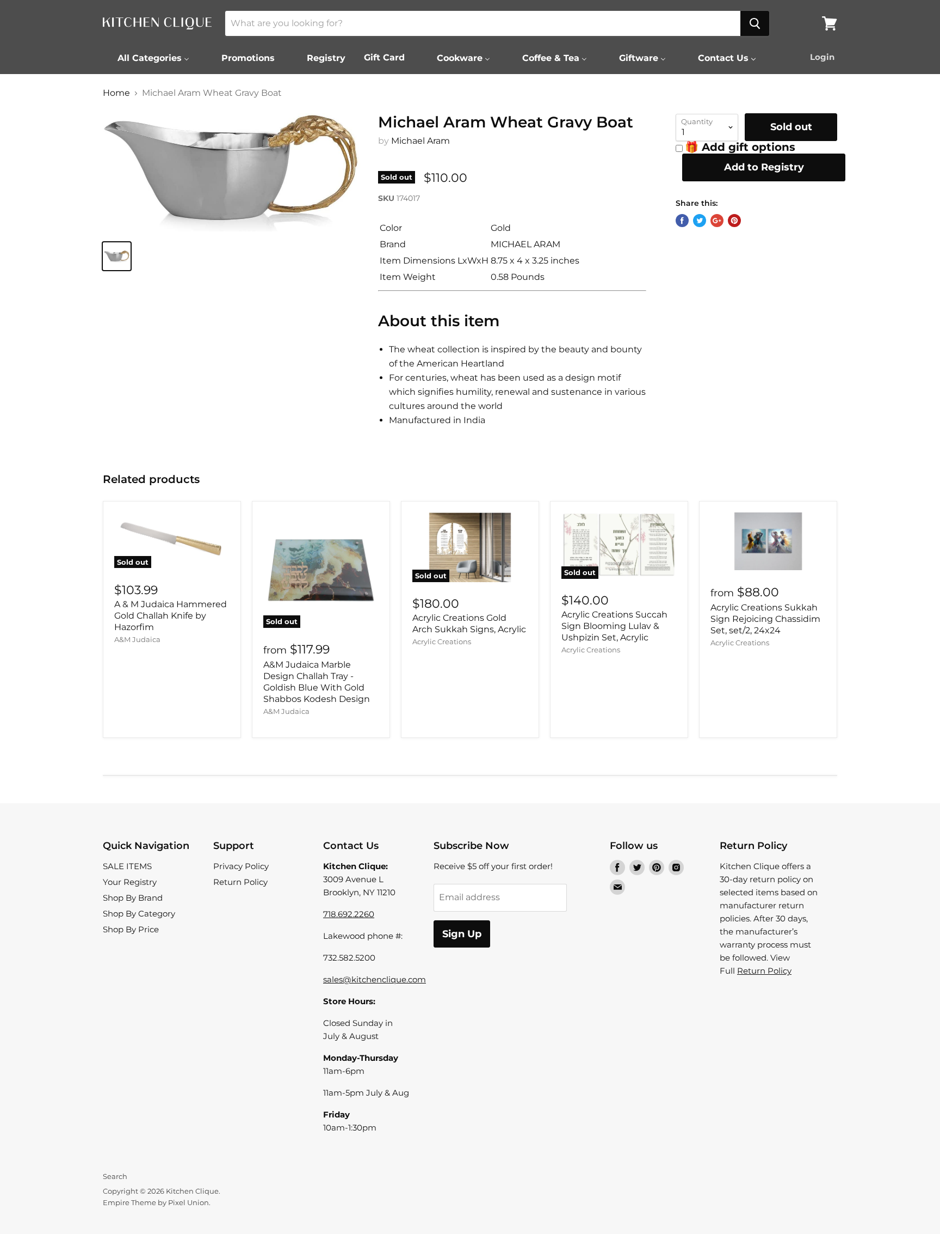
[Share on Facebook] (682, 220)
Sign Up (461, 934)
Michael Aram (420, 141)
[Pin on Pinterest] (734, 220)
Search (115, 1176)
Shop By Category (139, 913)
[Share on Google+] (716, 220)
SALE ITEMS (127, 866)
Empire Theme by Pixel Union (156, 1202)
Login (822, 57)
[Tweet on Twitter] (699, 220)
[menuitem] (147, 58)
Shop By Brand (133, 898)
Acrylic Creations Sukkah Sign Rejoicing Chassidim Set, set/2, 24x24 (765, 619)
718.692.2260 (348, 914)
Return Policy (240, 882)
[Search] (754, 23)
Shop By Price (131, 929)
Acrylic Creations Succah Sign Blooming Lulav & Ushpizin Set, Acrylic (614, 626)
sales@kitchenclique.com (374, 979)
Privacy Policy (241, 866)
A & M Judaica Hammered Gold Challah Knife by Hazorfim (170, 615)
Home (116, 93)
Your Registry (130, 882)
